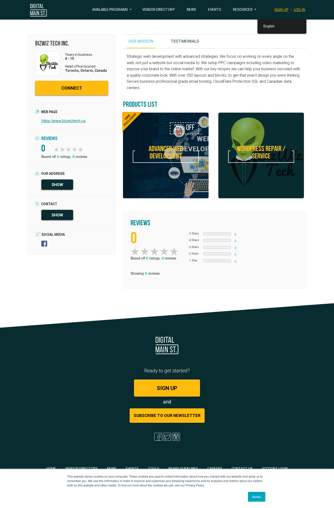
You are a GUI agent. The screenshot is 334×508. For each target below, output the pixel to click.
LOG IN (299, 9)
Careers (214, 468)
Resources (243, 9)
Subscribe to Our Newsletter (167, 415)
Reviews (49, 138)
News (191, 9)
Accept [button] (256, 497)
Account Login (275, 468)
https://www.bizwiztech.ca (63, 120)
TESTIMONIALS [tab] (185, 41)
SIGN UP (281, 9)
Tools (153, 468)
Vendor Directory (158, 9)
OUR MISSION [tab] (141, 41)
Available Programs (110, 9)
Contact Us (242, 468)
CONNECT (71, 88)
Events (214, 9)
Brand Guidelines (183, 468)
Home (51, 468)
